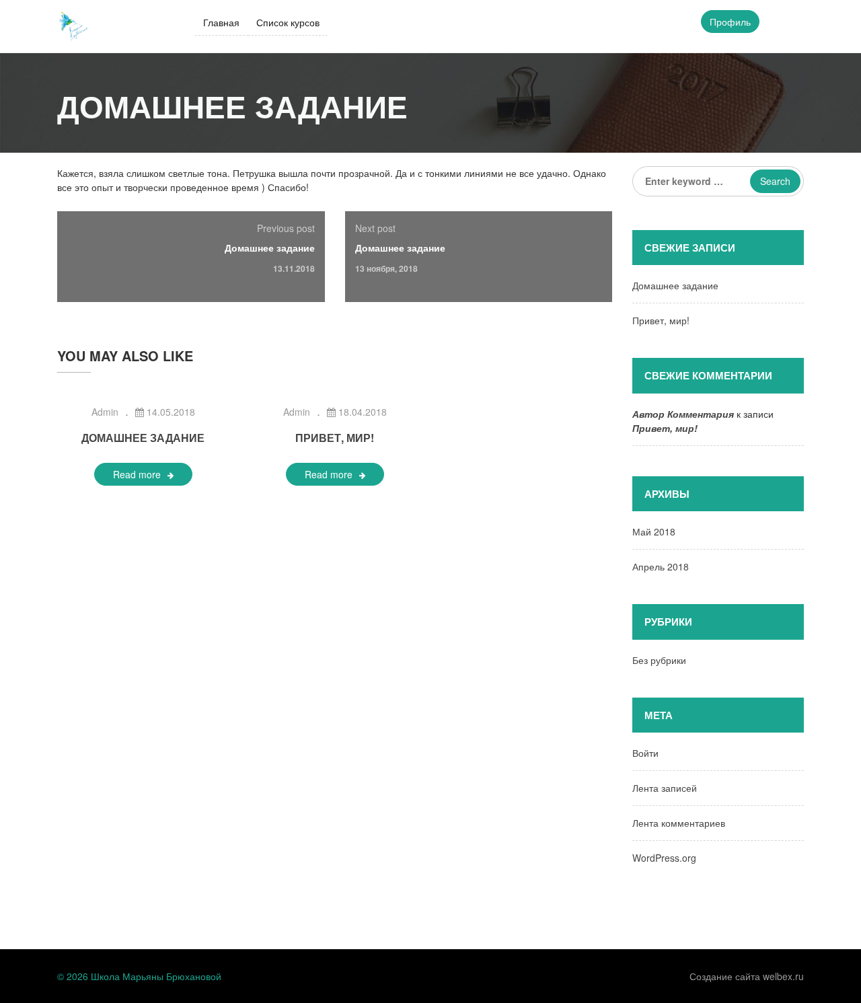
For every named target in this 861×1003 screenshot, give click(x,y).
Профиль (730, 21)
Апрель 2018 (660, 566)
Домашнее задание (270, 247)
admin (104, 411)
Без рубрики (659, 660)
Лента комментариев (678, 822)
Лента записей (664, 787)
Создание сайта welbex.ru (746, 976)
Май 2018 (653, 531)
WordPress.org (664, 857)
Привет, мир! (334, 437)
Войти (645, 752)
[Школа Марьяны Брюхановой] (74, 25)
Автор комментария (683, 413)
